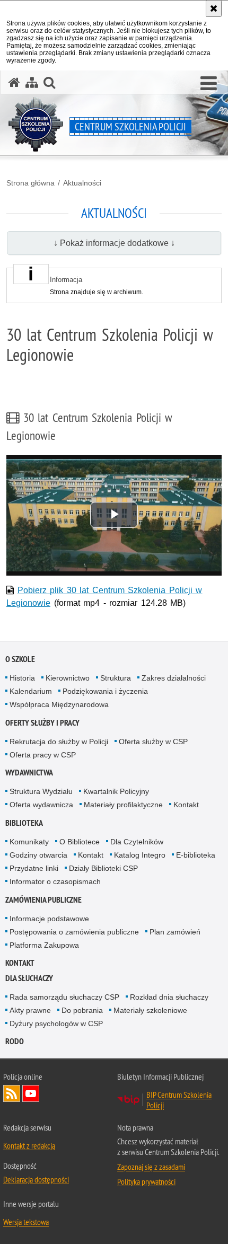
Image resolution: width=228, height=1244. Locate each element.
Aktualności (82, 183)
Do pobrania (82, 1010)
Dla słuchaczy (29, 978)
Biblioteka (24, 822)
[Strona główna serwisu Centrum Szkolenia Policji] (14, 82)
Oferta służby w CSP (153, 741)
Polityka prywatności (146, 1181)
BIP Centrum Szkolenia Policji (179, 1099)
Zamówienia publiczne (43, 899)
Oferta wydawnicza (41, 804)
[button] (208, 84)
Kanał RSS (11, 1093)
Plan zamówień (175, 932)
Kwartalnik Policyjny (116, 791)
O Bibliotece (79, 841)
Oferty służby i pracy (42, 722)
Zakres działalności (174, 678)
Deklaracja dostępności (36, 1179)
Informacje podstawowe (49, 918)
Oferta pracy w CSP (43, 755)
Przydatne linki (34, 868)
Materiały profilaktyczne (123, 804)
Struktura (115, 678)
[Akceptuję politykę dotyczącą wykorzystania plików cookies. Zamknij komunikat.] (214, 8)
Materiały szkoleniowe (150, 1010)
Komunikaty (29, 841)
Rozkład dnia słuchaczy (169, 997)
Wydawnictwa (29, 772)
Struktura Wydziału (41, 791)
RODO (14, 1041)
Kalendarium (31, 691)
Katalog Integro (139, 855)
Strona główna (30, 183)
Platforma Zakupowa (44, 945)
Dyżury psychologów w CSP (56, 1023)
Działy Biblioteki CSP (103, 868)
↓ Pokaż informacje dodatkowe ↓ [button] (114, 243)
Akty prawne (30, 1010)
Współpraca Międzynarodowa (59, 704)
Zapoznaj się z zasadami (151, 1166)
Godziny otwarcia (38, 855)
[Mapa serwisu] (31, 82)
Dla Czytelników (136, 841)
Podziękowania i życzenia (105, 691)
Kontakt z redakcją (29, 1145)
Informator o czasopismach (55, 881)
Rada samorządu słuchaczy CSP (64, 997)
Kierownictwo (68, 678)
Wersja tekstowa (26, 1221)
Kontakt (186, 804)
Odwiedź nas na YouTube (30, 1093)
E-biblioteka (195, 855)
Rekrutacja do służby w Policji (59, 741)
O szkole (20, 659)
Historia (22, 678)
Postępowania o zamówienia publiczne (74, 932)
